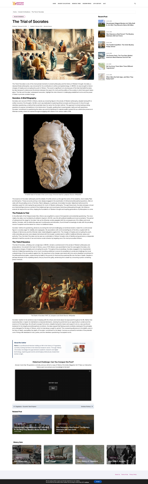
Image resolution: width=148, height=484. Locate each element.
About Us (117, 474)
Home (54, 3)
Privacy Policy (133, 474)
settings (87, 482)
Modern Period (87, 3)
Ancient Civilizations (64, 3)
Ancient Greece (48, 26)
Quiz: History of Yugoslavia (87, 461)
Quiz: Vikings (51, 461)
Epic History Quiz (20, 461)
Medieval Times (76, 3)
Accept (98, 481)
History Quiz (19, 457)
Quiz (104, 3)
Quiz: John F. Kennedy (117, 461)
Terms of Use (124, 474)
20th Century (97, 3)
